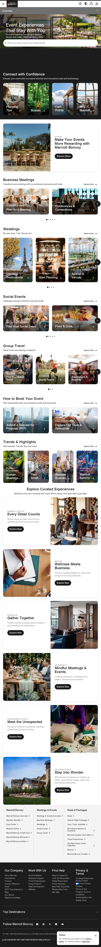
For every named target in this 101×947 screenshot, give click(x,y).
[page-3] (50, 219)
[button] (6, 43)
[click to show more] (97, 204)
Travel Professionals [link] (36, 881)
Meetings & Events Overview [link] (49, 816)
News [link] (7, 886)
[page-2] (48, 219)
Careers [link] (8, 881)
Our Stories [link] (9, 895)
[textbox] (50, 43)
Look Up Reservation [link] (60, 878)
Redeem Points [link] (12, 829)
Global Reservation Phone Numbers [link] (60, 882)
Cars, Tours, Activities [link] (76, 824)
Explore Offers (64, 156)
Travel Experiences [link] (75, 839)
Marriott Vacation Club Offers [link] (79, 835)
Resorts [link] (70, 850)
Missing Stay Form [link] (59, 889)
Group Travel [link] (42, 833)
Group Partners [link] (34, 884)
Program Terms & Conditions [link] (83, 893)
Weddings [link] (41, 824)
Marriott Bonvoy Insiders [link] (16, 841)
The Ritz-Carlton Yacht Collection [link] (80, 844)
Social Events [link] (42, 829)
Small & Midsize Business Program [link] (36, 876)
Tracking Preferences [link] (85, 878)
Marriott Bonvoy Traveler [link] (77, 854)
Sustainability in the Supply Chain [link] (84, 898)
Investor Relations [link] (12, 884)
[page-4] (52, 219)
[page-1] (46, 219)
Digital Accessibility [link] (12, 898)
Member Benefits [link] (13, 820)
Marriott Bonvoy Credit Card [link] (18, 833)
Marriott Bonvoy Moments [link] (17, 837)
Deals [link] (69, 816)
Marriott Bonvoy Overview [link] (17, 816)
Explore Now (89, 184)
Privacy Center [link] (82, 881)
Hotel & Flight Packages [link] (77, 820)
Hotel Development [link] (36, 886)
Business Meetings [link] (44, 820)
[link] (86, 885)
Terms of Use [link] (81, 889)
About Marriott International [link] (11, 876)
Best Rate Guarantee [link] (61, 886)
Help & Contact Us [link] (59, 875)
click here (86, 941)
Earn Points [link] (11, 824)
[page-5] (54, 219)
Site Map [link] (55, 892)
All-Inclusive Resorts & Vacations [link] (80, 830)
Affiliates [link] (31, 889)
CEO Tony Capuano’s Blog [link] (14, 890)
